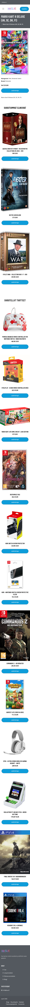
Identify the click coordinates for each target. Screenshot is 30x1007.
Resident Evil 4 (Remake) (15, 925)
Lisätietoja (15, 90)
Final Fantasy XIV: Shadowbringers (15, 876)
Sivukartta (21, 1004)
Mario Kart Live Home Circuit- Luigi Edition (15, 432)
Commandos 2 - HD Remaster (15, 663)
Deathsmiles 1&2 (15, 494)
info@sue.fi (4, 2)
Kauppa (24, 9)
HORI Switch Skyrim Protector (15, 543)
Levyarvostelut (8, 973)
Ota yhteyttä (14, 1002)
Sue (5, 970)
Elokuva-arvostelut (9, 976)
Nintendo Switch (16, 78)
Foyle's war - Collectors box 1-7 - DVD (15, 274)
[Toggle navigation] (3, 8)
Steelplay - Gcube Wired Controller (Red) (15, 388)
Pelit (10, 78)
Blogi (5, 979)
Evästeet (21, 1002)
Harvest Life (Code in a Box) (15, 712)
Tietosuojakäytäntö (11, 1004)
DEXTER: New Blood (15, 215)
